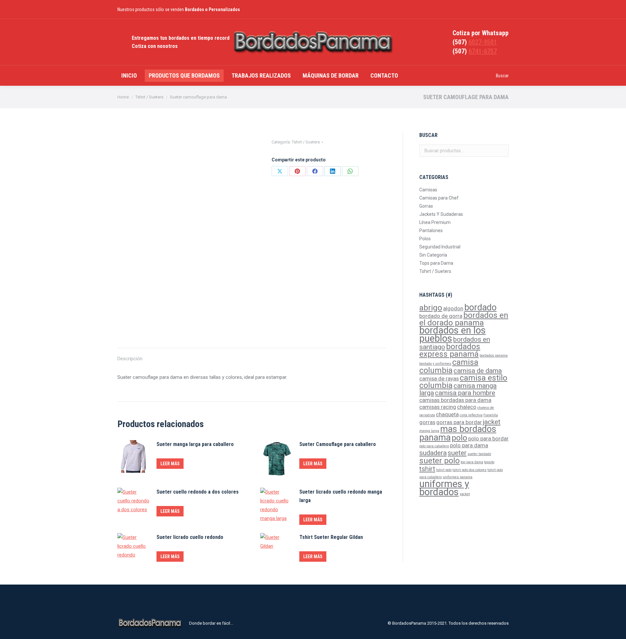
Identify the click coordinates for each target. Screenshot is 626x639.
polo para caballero (434, 446)
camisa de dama (478, 371)
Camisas (428, 189)
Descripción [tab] (129, 359)
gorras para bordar (459, 422)
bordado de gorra (440, 316)
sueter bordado (479, 454)
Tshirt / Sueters (306, 142)
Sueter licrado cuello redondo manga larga (340, 496)
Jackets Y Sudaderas (441, 214)
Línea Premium (435, 222)
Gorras (426, 206)
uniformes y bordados (444, 488)
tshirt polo (444, 470)
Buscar (502, 150)
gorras (427, 422)
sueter (457, 453)
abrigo (430, 307)
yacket (465, 494)
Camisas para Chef (439, 198)
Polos (425, 238)
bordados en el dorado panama (463, 319)
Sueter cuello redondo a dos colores (197, 492)
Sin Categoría (433, 255)
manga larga (429, 431)
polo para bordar (488, 438)
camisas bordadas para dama (455, 400)
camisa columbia (448, 366)
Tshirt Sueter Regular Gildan (331, 537)
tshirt (427, 469)
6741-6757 (483, 51)
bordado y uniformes (435, 364)
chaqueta (447, 414)
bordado (480, 307)
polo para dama (469, 445)
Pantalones (431, 230)
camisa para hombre (465, 393)
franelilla (491, 415)
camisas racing (437, 407)
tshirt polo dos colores (469, 470)
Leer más (170, 463)
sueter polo (439, 460)
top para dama (472, 462)
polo (459, 437)
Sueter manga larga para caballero (195, 444)
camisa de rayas (439, 378)
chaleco (466, 407)
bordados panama (494, 355)
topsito (489, 462)
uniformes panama (457, 477)
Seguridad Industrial (439, 246)
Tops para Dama (436, 263)
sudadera (433, 453)
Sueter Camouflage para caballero (337, 444)
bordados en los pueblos (452, 334)
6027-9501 (483, 42)
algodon (453, 308)
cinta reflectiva (471, 415)
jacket (491, 422)
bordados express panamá (449, 350)
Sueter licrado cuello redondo (189, 537)
